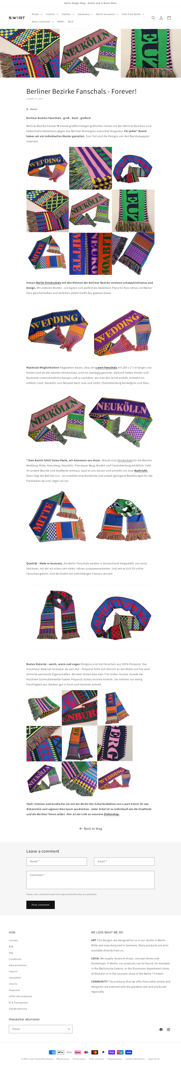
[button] (37, 14)
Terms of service (96, 1059)
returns (13, 983)
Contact (13, 940)
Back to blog (93, 828)
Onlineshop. (112, 814)
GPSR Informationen (20, 996)
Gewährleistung (18, 1008)
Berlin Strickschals (48, 283)
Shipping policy (114, 1059)
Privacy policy (79, 1059)
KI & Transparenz (18, 1002)
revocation (15, 977)
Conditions (15, 959)
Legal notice (153, 1059)
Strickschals (125, 460)
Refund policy (63, 1059)
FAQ (11, 952)
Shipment (14, 990)
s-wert (31, 1059)
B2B (11, 946)
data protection (18, 965)
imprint (13, 971)
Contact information (135, 1059)
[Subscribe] (68, 1029)
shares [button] (33, 109)
